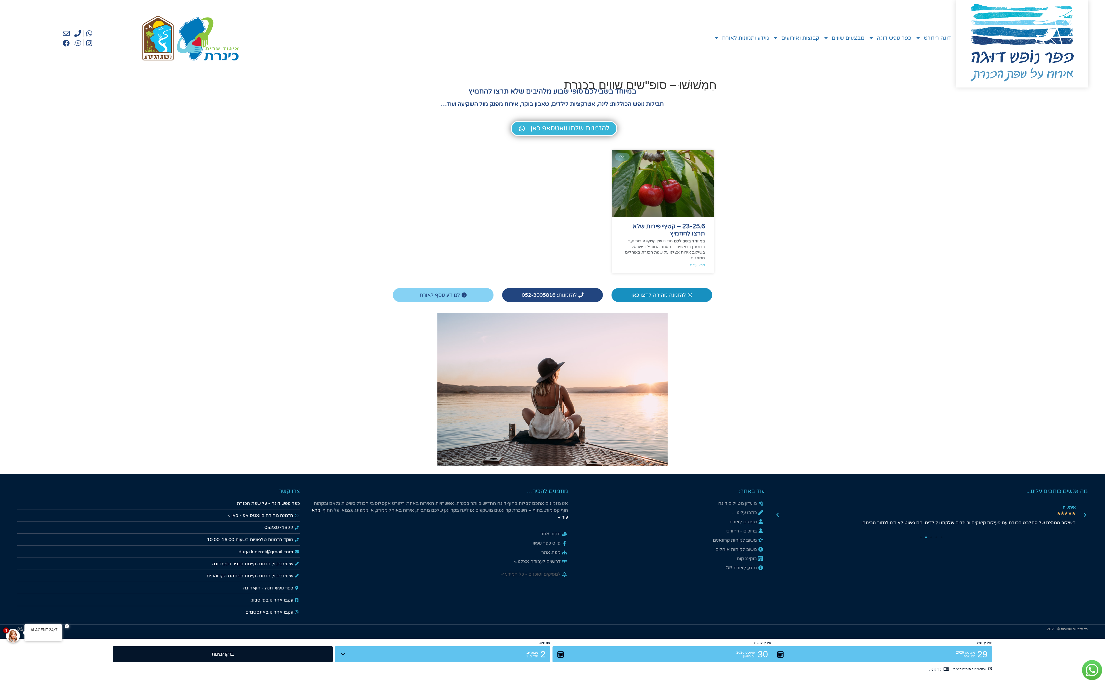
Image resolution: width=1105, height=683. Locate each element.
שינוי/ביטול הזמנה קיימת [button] (969, 669)
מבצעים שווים (848, 38)
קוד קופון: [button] (935, 669)
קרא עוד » (697, 265)
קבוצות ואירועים (800, 38)
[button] (1085, 515)
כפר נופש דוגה (894, 38)
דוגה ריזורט (937, 38)
